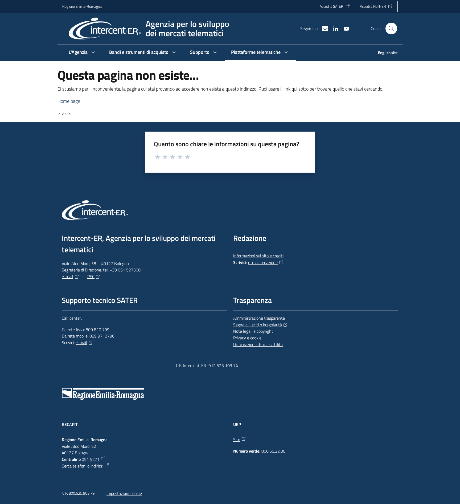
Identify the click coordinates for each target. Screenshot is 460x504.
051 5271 (91, 459)
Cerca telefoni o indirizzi (82, 466)
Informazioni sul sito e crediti (258, 256)
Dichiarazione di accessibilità (258, 344)
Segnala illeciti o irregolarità (257, 325)
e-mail (67, 276)
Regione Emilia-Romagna (82, 6)
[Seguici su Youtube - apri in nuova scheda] (344, 28)
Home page (69, 101)
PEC (91, 276)
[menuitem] (385, 53)
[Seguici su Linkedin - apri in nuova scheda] (333, 28)
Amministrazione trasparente (259, 318)
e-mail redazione (263, 262)
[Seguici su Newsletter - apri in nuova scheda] (323, 28)
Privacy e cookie (247, 338)
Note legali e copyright (253, 331)
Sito (236, 439)
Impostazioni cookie (124, 493)
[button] (391, 28)
